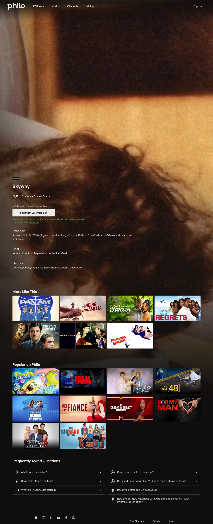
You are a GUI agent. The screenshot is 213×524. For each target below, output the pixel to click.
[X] (51, 518)
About (172, 521)
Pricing (90, 6)
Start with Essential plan (33, 212)
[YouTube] (58, 518)
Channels (72, 6)
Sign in (198, 6)
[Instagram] (43, 518)
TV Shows (38, 6)
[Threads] (73, 518)
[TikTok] (66, 518)
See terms (34, 222)
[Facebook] (36, 518)
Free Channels (137, 521)
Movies (55, 6)
